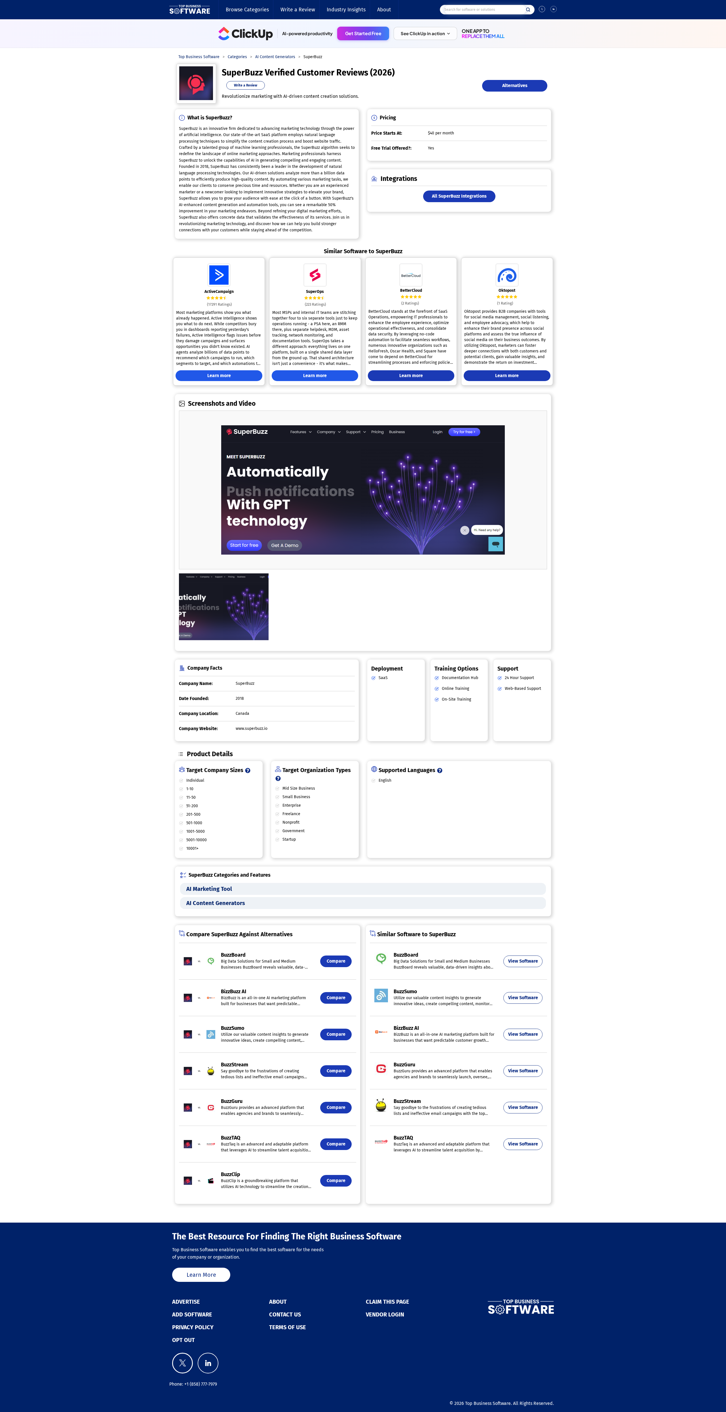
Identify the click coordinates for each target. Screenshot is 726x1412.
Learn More (201, 1274)
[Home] (189, 9)
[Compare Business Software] (492, 1307)
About (384, 10)
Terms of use (287, 1327)
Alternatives (514, 85)
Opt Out (183, 1340)
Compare (336, 961)
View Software (523, 961)
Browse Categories (247, 10)
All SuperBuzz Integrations (459, 196)
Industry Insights (346, 10)
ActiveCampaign (219, 291)
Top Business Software (488, 1403)
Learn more (219, 375)
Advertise (186, 1302)
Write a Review (297, 10)
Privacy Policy (193, 1327)
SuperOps (315, 291)
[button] (425, 33)
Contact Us (285, 1314)
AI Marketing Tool (209, 888)
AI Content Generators (215, 903)
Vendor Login (385, 1314)
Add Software (192, 1314)
